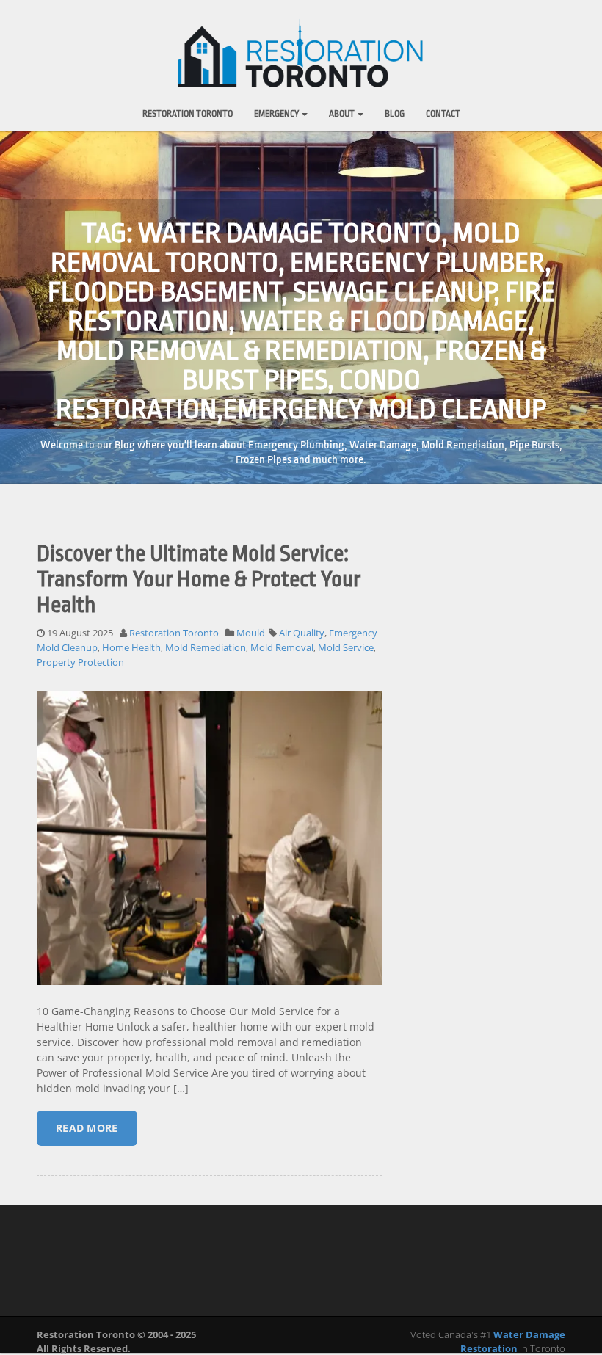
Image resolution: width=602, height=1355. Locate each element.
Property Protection (80, 662)
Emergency (277, 114)
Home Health (131, 647)
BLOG (395, 114)
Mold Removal (281, 647)
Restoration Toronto (187, 114)
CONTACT (443, 114)
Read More (87, 1128)
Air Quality (301, 632)
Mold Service (346, 647)
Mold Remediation (205, 647)
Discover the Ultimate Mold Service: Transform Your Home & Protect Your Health (198, 579)
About (342, 114)
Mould (250, 632)
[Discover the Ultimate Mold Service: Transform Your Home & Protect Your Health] (209, 849)
